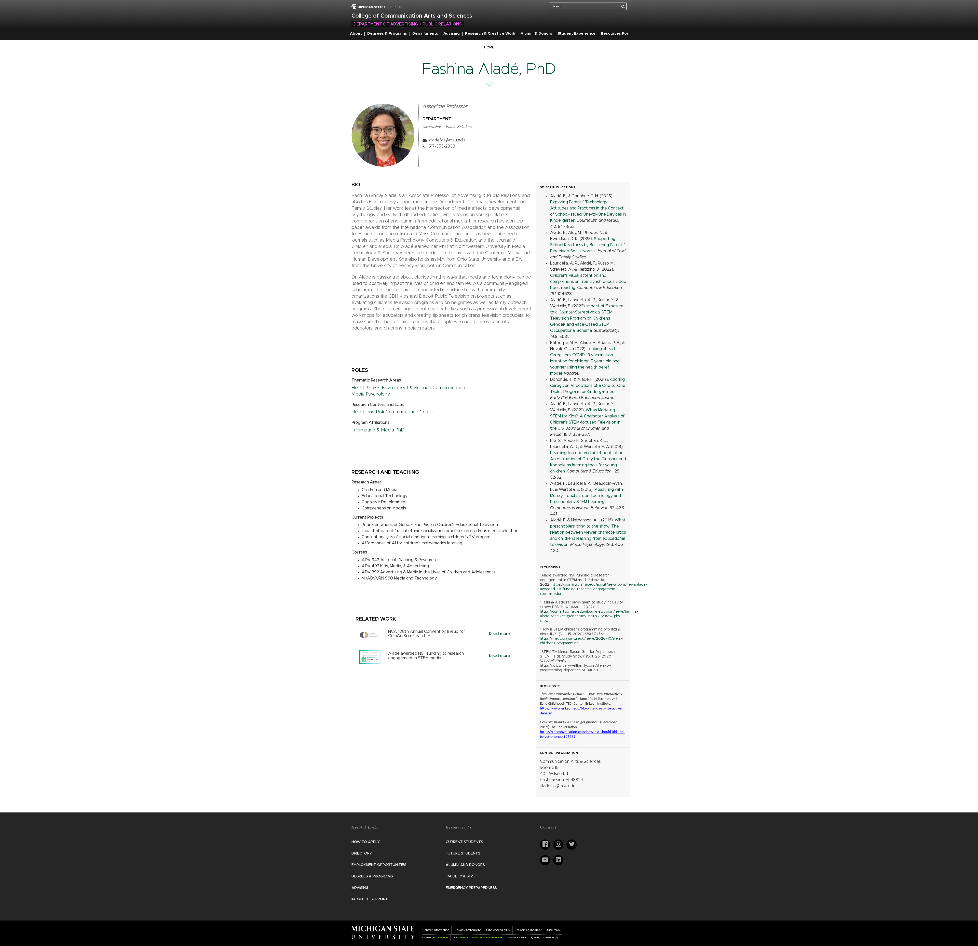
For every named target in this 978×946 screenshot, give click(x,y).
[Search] (623, 6)
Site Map (553, 929)
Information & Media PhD (377, 430)
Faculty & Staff (462, 876)
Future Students (463, 853)
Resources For (614, 33)
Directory (361, 853)
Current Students (464, 842)
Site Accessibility (498, 929)
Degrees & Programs (387, 33)
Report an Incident (529, 929)
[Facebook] (545, 844)
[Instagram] (558, 844)
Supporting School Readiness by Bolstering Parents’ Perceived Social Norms (587, 245)
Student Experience (576, 33)
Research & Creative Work (490, 33)
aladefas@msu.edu (447, 140)
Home (489, 47)
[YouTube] (545, 860)
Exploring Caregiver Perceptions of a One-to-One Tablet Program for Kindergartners (587, 385)
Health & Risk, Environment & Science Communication (408, 388)
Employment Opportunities (378, 865)
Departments (425, 33)
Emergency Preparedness (471, 888)
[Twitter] (571, 844)
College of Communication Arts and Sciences (411, 16)
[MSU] (376, 6)
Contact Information (435, 929)
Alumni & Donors (536, 33)
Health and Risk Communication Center (392, 412)
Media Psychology (370, 394)
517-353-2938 (441, 146)
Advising (451, 33)
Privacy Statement (468, 929)
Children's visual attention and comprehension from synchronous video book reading (588, 281)
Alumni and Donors (465, 865)
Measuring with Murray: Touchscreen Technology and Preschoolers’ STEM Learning (586, 496)
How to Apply (365, 842)
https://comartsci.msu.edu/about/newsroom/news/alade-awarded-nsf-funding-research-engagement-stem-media (593, 589)
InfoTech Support (369, 899)
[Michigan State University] (382, 932)
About (356, 33)
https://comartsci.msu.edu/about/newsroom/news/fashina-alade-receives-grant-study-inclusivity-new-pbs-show (589, 616)
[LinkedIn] (558, 860)
